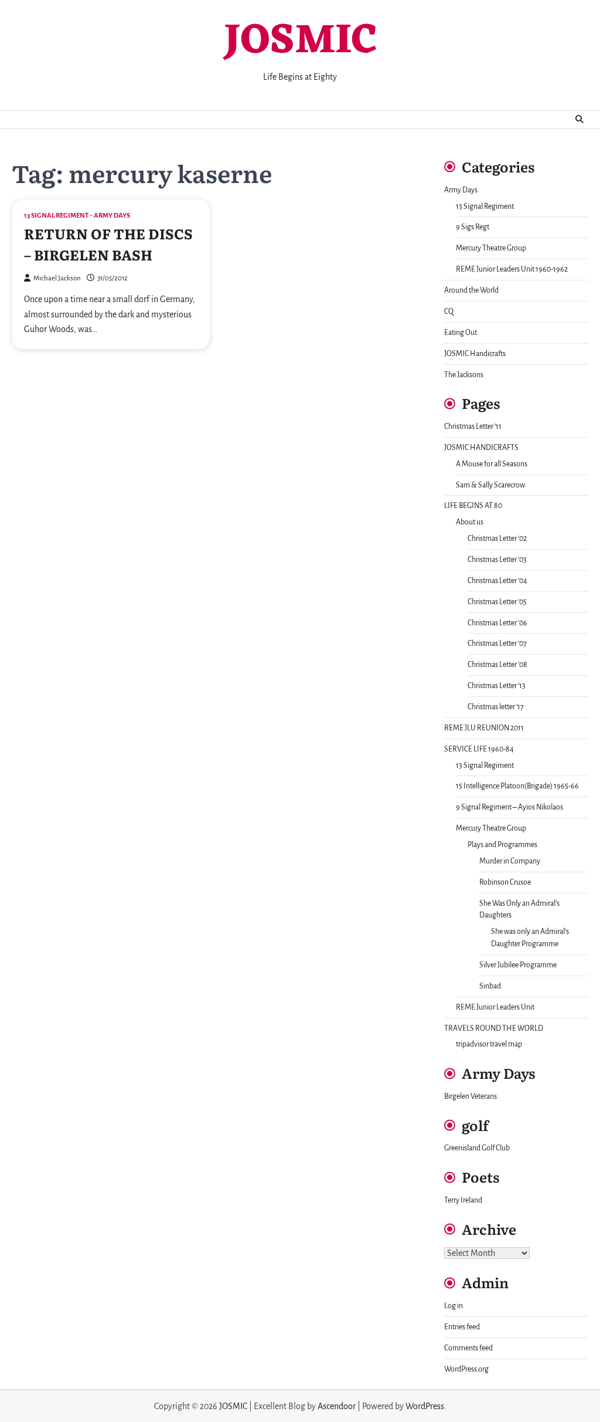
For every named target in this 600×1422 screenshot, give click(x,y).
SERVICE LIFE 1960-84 (479, 749)
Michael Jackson (57, 278)
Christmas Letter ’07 (497, 643)
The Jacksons (463, 375)
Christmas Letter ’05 (497, 602)
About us (469, 522)
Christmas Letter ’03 (497, 560)
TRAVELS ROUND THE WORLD (493, 1028)
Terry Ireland (463, 1200)
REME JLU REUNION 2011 (484, 728)
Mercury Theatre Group (491, 248)
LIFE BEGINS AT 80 (473, 506)
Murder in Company (509, 861)
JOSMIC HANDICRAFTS (481, 447)
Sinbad (490, 986)
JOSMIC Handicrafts (475, 354)
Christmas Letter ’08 (497, 665)
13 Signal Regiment (56, 215)
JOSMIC (300, 42)
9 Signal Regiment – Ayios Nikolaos (509, 807)
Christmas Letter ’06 (497, 623)
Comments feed (468, 1348)
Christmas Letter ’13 (497, 686)
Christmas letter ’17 (496, 707)
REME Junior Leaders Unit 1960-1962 (512, 269)
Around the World (471, 290)
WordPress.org (466, 1369)
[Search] (579, 119)
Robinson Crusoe (505, 882)
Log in (453, 1306)
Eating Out (460, 333)
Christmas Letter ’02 (497, 538)
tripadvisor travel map (489, 1044)
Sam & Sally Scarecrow (490, 485)
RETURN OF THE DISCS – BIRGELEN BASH (108, 244)
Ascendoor (337, 1406)
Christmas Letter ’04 (497, 581)
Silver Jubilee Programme (518, 965)
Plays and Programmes (502, 845)
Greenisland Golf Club (477, 1148)
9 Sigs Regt (472, 227)
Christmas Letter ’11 (473, 426)
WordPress (424, 1406)
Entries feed (462, 1327)
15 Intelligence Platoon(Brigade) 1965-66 (517, 786)
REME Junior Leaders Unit (495, 1007)
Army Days (112, 215)
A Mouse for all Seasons (491, 464)
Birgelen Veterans (470, 1096)
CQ (449, 311)
